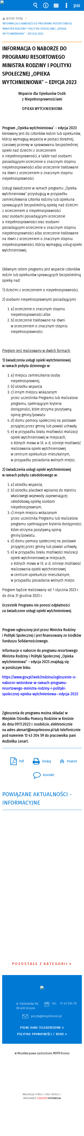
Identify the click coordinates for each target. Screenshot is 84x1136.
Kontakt (42, 773)
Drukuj (40, 760)
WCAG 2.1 (55, 1081)
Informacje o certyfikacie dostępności (42, 1066)
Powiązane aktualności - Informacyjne (37, 798)
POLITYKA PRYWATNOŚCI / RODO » (42, 1034)
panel (76, 5)
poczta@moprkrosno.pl (46, 1016)
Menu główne (56, 5)
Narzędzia (45, 5)
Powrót (66, 760)
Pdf (15, 760)
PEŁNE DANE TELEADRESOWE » (42, 1027)
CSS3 (41, 1081)
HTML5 (35, 1081)
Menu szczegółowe (66, 5)
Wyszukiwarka (35, 5)
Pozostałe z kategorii (40, 963)
